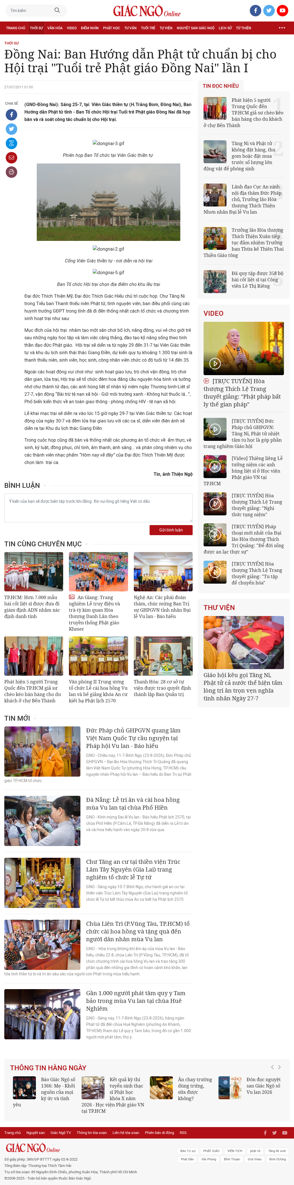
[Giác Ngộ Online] (89, 1147)
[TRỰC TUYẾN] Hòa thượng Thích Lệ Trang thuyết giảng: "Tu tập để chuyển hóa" (257, 573)
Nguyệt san (35, 1133)
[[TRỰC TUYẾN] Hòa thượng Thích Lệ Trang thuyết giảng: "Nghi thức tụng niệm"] (215, 503)
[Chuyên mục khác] (282, 28)
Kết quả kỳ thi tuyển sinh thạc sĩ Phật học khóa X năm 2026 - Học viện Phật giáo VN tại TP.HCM (113, 1095)
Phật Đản (187, 1159)
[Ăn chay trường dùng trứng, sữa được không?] (161, 1087)
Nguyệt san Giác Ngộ (195, 28)
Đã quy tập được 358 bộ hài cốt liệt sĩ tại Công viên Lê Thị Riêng (257, 279)
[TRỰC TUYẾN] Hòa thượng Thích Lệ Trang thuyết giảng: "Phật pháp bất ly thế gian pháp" (242, 392)
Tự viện (166, 28)
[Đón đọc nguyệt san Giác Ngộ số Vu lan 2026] (229, 1087)
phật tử (255, 1151)
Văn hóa (55, 28)
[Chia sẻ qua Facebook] (11, 114)
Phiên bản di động (159, 1133)
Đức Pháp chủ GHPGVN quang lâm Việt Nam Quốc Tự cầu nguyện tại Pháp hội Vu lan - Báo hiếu (133, 738)
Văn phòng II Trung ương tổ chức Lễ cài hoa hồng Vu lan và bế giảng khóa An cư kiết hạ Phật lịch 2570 (98, 691)
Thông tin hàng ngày (48, 1068)
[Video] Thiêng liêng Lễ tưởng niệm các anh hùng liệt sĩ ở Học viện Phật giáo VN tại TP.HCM (243, 471)
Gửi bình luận (171, 530)
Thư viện (219, 608)
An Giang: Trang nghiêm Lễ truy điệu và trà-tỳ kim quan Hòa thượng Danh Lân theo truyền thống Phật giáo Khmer (94, 613)
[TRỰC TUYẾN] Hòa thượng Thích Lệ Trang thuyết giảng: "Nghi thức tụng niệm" (257, 505)
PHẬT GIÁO (211, 1151)
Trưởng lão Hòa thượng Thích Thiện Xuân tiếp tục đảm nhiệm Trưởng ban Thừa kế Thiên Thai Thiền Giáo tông (244, 242)
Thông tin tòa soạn (92, 1133)
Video (72, 28)
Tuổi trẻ (148, 28)
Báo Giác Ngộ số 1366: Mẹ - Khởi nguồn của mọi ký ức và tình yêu (44, 1092)
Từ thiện (243, 28)
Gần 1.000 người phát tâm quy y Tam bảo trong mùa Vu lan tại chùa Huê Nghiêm (135, 1000)
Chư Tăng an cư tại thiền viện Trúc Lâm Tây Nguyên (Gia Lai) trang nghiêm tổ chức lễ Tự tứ (133, 869)
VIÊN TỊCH (234, 1151)
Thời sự (36, 28)
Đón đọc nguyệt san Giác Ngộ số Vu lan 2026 (264, 1085)
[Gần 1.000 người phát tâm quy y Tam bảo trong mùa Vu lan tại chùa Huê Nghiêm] (42, 1014)
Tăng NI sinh (277, 1151)
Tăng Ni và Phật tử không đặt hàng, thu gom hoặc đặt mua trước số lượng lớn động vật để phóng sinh (239, 156)
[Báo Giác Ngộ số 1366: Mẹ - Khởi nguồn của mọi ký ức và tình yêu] (24, 1087)
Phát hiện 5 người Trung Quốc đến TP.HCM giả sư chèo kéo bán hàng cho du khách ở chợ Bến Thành (32, 691)
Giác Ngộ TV (61, 1133)
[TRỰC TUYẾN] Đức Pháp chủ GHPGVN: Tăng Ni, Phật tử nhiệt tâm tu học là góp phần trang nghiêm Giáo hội (243, 433)
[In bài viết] (11, 172)
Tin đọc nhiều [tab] (221, 86)
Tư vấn (130, 28)
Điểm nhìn (90, 28)
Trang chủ (15, 28)
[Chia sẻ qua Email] (11, 157)
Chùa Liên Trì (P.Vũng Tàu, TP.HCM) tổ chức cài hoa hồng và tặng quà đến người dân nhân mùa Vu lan (138, 931)
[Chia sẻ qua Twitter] (11, 129)
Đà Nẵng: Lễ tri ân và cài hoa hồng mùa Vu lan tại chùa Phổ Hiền (133, 803)
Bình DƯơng (277, 1159)
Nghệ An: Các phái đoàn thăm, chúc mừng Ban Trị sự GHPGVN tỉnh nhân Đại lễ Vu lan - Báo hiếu (162, 606)
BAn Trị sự (188, 1151)
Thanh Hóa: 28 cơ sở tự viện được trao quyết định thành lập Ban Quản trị (162, 688)
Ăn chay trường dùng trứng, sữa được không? (195, 1089)
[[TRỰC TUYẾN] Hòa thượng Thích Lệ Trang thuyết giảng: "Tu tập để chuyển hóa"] (215, 572)
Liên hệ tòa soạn (126, 1133)
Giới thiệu (255, 1159)
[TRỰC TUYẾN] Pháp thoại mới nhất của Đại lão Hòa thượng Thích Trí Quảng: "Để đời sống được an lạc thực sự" (244, 539)
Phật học (111, 28)
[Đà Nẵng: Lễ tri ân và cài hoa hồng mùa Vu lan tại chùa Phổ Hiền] (42, 821)
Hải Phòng (209, 1159)
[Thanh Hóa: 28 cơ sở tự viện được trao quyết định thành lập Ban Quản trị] (163, 656)
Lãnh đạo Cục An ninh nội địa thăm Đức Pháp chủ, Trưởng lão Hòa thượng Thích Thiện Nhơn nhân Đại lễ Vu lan (243, 199)
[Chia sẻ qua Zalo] (11, 143)
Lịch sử (225, 28)
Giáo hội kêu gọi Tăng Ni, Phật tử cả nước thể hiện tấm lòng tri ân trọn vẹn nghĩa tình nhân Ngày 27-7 (243, 686)
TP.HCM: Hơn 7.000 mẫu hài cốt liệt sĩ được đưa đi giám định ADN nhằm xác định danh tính (32, 606)
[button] (274, 1092)
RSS (183, 1133)
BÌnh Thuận (232, 1159)
